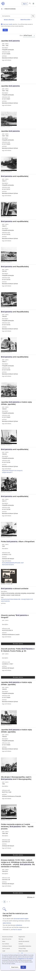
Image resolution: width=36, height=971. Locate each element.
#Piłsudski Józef (19, 562)
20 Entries (30, 897)
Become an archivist (7, 936)
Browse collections (9, 19)
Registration (22, 936)
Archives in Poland (7, 946)
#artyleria (11, 564)
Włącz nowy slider (23, 951)
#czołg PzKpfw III (26, 599)
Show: (21, 35)
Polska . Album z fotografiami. (18, 542)
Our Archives (5, 943)
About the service (6, 939)
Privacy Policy (22, 948)
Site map (21, 939)
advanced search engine (21, 918)
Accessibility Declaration (25, 946)
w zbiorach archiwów (14, 589)
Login (3, 951)
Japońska (10, 41)
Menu (33, 3)
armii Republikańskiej (15, 267)
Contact (21, 943)
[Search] (30, 3)
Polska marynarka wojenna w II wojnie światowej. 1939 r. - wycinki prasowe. (17, 826)
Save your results (7, 24)
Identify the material (24, 941)
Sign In (25, 3)
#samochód (5, 564)
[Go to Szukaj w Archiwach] (3, 4)
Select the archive (25, 19)
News (3, 941)
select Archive (7, 923)
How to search (17, 929)
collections (18, 925)
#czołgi (7, 599)
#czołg (4, 562)
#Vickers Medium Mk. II (15, 599)
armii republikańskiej (14, 176)
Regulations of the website (25, 958)
